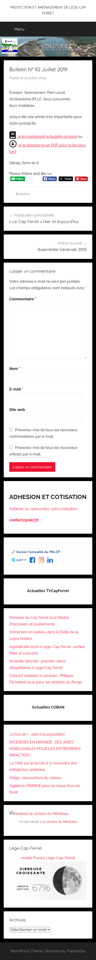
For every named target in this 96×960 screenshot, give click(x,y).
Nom (14, 368)
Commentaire (22, 299)
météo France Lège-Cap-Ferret (48, 858)
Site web (17, 409)
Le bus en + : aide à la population (37, 734)
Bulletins (23, 194)
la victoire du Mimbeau (60, 822)
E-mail (16, 389)
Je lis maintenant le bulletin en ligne (47, 136)
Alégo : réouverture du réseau (35, 778)
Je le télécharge (32, 145)
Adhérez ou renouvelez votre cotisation (43, 509)
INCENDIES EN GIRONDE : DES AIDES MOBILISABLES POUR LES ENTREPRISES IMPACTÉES (45, 748)
